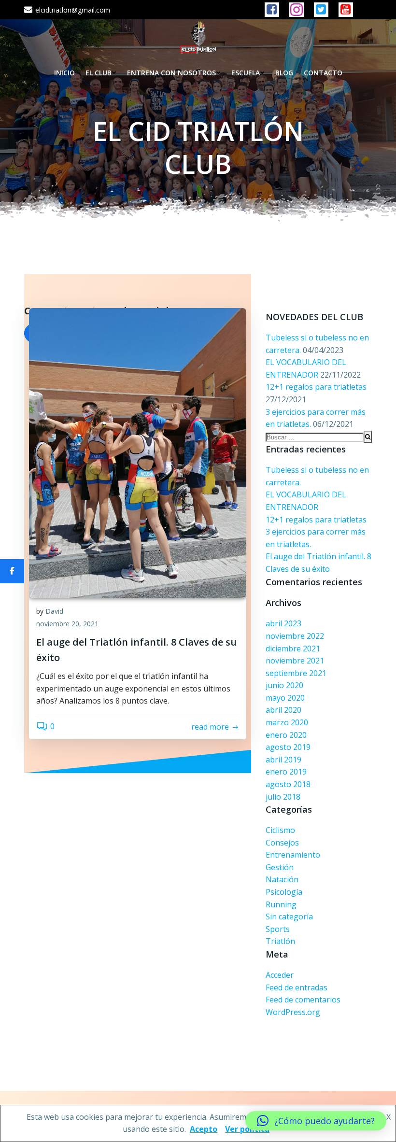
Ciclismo (280, 830)
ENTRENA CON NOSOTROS (171, 72)
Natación (282, 879)
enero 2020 (286, 735)
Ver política (247, 1129)
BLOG (284, 72)
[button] (315, 1120)
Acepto (203, 1129)
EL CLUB (98, 72)
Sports (278, 929)
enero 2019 (286, 771)
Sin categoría (289, 916)
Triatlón (280, 941)
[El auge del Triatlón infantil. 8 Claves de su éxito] (137, 452)
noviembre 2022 (295, 636)
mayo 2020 (285, 697)
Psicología (284, 892)
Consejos (282, 842)
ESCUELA (245, 72)
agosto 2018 (288, 784)
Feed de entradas (296, 987)
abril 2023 (283, 623)
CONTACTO (323, 72)
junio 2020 (284, 685)
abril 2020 (283, 710)
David (54, 611)
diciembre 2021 (293, 648)
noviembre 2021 (295, 660)
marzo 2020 (287, 722)
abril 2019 (283, 759)
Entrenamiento (293, 854)
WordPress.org (293, 1012)
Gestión (280, 867)
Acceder (280, 975)
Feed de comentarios (303, 999)
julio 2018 (283, 796)
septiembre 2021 (296, 673)
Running (281, 904)
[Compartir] (12, 571)
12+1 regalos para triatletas (316, 386)
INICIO (64, 72)
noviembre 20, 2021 (67, 623)
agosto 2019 (288, 747)
